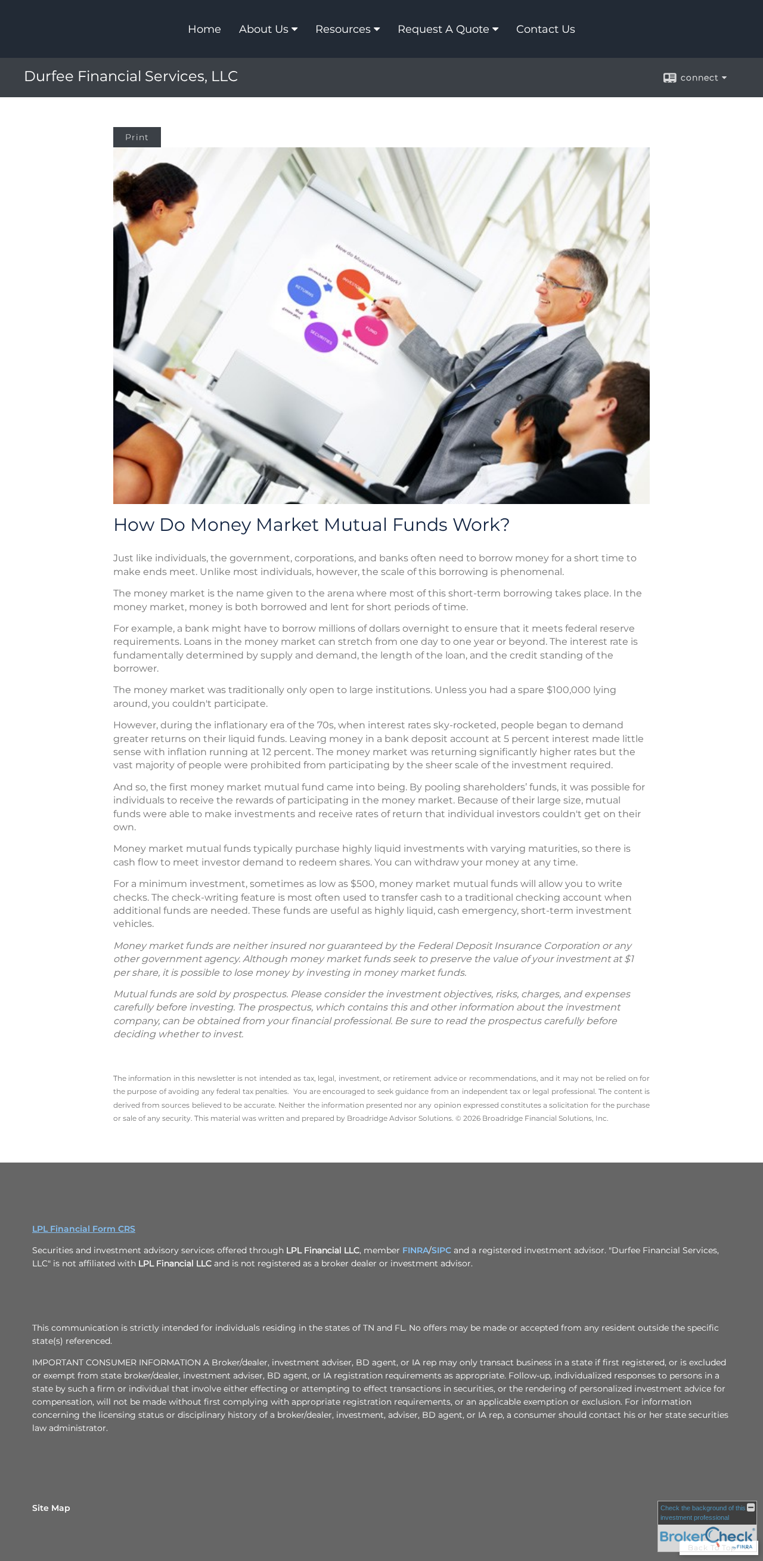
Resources (343, 29)
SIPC (441, 1250)
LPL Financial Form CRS (83, 1228)
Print (137, 137)
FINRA (415, 1250)
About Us (264, 29)
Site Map (51, 1508)
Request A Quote (443, 29)
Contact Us (545, 29)
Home (204, 29)
